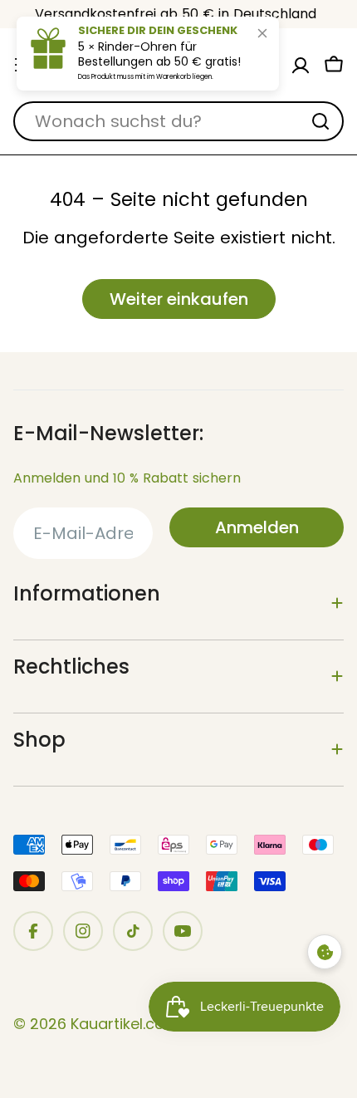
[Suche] (320, 121)
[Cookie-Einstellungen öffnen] (324, 951)
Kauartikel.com (125, 1023)
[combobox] (178, 121)
